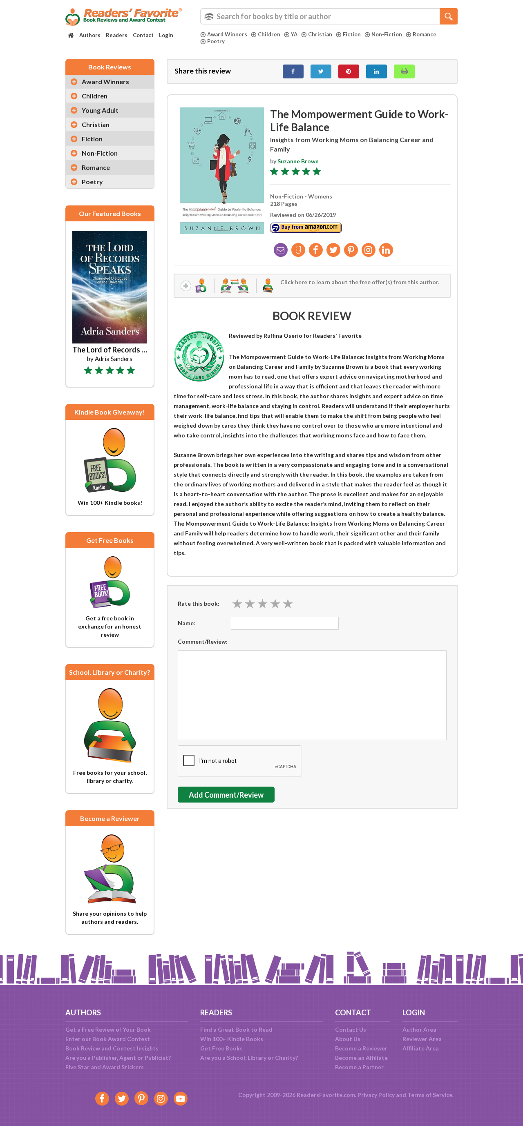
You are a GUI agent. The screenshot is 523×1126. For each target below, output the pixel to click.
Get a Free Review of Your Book (108, 1029)
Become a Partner (359, 1067)
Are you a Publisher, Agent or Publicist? (118, 1057)
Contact (143, 35)
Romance (424, 34)
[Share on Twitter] (321, 71)
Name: (186, 623)
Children (269, 34)
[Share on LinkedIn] (376, 71)
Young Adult (100, 110)
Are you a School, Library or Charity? (249, 1057)
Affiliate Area (420, 1048)
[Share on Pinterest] (348, 71)
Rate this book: (198, 603)
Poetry (216, 41)
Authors (90, 35)
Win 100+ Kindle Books (231, 1038)
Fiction (352, 34)
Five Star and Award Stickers (104, 1067)
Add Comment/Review (226, 794)
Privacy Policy (376, 1094)
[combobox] (329, 16)
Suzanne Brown (298, 161)
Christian (320, 34)
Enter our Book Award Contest (107, 1038)
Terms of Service (429, 1094)
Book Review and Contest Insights (112, 1048)
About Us (347, 1038)
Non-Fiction (386, 34)
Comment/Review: (203, 641)
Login (166, 35)
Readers (116, 35)
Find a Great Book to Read (236, 1029)
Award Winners (227, 34)
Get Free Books (221, 1048)
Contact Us (350, 1029)
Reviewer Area (422, 1038)
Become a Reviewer (361, 1048)
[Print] (404, 71)
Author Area (419, 1029)
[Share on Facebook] (293, 71)
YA (294, 34)
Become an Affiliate (361, 1057)
